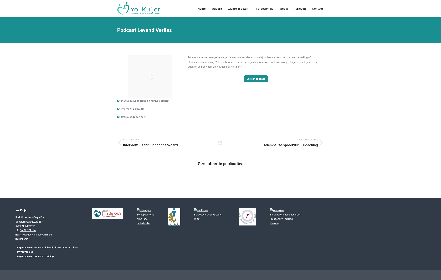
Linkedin (23, 239)
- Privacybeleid (24, 251)
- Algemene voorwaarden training (35, 256)
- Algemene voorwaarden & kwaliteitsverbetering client (47, 247)
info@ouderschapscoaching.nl (35, 234)
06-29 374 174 (28, 230)
